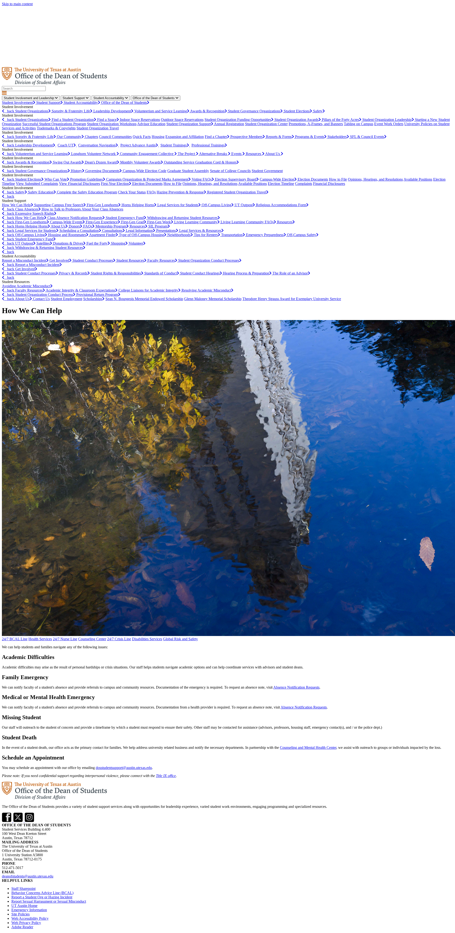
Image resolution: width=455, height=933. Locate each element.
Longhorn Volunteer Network (94, 154)
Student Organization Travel (98, 128)
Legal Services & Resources (200, 231)
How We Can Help (16, 205)
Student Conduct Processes (93, 260)
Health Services (40, 639)
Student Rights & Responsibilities (116, 273)
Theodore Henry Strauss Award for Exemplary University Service (291, 299)
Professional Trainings (208, 145)
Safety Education (41, 192)
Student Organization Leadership (387, 120)
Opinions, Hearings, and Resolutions (375, 179)
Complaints (303, 184)
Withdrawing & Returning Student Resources (49, 248)
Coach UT (65, 145)
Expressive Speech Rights (34, 213)
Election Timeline (281, 184)
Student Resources (130, 260)
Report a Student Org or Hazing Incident (41, 897)
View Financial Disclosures (79, 184)
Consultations (112, 231)
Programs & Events (309, 137)
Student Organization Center (266, 124)
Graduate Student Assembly (188, 171)
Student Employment (66, 299)
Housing (158, 137)
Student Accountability (81, 103)
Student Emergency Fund (125, 218)
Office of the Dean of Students (124, 103)
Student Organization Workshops (111, 124)
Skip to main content (17, 4)
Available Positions (418, 179)
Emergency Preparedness (265, 235)
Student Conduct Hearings (200, 273)
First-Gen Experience (102, 222)
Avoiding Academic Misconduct (26, 286)
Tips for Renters (206, 235)
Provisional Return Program (97, 295)
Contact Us (41, 299)
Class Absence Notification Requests (74, 218)
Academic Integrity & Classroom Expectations (80, 290)
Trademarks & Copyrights (56, 128)
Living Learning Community (195, 222)
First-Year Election (115, 184)
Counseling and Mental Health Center (308, 747)
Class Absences (26, 209)
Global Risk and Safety (180, 639)
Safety (318, 111)
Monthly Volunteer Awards (140, 162)
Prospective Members (246, 137)
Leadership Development (112, 111)
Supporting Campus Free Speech (58, 205)
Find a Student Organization (73, 120)
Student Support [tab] (74, 98)
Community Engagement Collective (147, 154)
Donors (74, 226)
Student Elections (297, 111)
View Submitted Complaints (37, 184)
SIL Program (158, 226)
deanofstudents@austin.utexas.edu (27, 876)
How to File (338, 179)
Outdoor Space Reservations (182, 120)
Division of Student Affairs (22, 8)
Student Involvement (17, 103)
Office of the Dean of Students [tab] (154, 98)
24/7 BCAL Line (14, 639)
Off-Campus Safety (301, 235)
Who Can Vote (56, 179)
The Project (187, 154)
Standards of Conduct (160, 273)
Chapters (91, 137)
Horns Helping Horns (138, 205)
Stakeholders (337, 137)
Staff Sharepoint (23, 889)
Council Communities (115, 137)
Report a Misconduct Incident (24, 260)
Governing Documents (102, 171)
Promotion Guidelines (86, 179)
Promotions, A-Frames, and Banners (316, 124)
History (76, 171)
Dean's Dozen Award (101, 162)
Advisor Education (151, 124)
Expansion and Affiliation (184, 137)
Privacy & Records (73, 273)
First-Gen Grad (132, 222)
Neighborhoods (179, 235)
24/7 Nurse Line (65, 639)
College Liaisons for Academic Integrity (148, 290)
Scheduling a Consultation (79, 231)
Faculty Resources (161, 260)
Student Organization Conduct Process (44, 295)
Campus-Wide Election (277, 179)
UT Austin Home (24, 906)
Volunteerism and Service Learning (160, 111)
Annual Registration (229, 124)
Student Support (48, 103)
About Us (273, 154)
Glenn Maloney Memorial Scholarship (212, 299)
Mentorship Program (111, 226)
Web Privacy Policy (26, 923)
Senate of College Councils (230, 171)
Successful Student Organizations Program (54, 124)
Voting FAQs (202, 179)
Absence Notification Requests (296, 687)
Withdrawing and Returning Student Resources (182, 218)
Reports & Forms (279, 137)
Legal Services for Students (177, 205)
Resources (254, 154)
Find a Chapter (216, 137)
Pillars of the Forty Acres (340, 120)
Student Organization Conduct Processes (208, 260)
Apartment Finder (102, 235)
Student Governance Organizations (254, 111)
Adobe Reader (22, 927)
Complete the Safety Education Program (87, 192)
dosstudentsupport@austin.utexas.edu (124, 768)
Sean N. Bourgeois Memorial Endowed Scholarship (144, 299)
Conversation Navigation (97, 145)
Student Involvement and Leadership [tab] (29, 98)
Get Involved (59, 260)
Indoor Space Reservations (140, 120)
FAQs (151, 192)
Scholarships (92, 299)
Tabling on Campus (358, 124)
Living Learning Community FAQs (247, 222)
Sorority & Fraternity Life (71, 111)
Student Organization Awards (296, 120)
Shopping (118, 243)
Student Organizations (31, 111)
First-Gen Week (159, 222)
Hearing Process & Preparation (246, 273)
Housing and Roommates (67, 235)
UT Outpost (244, 205)
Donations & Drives (68, 243)
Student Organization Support (188, 124)
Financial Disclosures (329, 184)
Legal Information (139, 231)
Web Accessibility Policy (30, 918)
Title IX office (166, 776)
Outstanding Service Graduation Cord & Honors (200, 162)
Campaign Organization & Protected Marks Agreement (147, 179)
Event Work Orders (388, 124)
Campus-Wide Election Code (144, 171)
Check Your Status (132, 192)
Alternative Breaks (213, 154)
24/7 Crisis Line (119, 639)
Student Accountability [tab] (109, 98)
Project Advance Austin (138, 145)
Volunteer (136, 243)
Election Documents (313, 179)
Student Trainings (173, 145)
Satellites (43, 243)
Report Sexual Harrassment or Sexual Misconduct (48, 901)
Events (236, 154)
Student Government (267, 171)
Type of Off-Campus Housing (141, 235)
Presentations (166, 231)
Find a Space (107, 120)
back (9, 111)
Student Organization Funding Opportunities (238, 120)
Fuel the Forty (97, 243)
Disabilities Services (147, 639)
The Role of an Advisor (290, 273)
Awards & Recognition (207, 111)
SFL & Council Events (367, 137)
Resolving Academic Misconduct (206, 290)
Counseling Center (92, 639)
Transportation (232, 235)
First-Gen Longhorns (102, 205)
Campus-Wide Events (66, 222)
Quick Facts (142, 137)
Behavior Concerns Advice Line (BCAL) (42, 893)
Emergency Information (29, 910)
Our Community (69, 137)
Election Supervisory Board (235, 179)
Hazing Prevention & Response (180, 192)
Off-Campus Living (216, 205)
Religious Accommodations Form (281, 205)
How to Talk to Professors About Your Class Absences (82, 209)
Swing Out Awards (67, 162)
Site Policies (20, 914)
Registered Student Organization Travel (236, 192)
